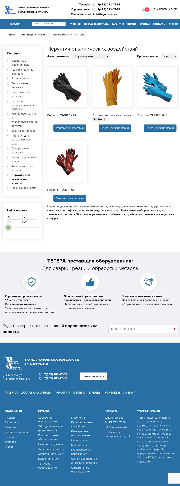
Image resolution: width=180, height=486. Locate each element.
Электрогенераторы (51, 449)
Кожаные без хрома (23, 188)
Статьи (8, 447)
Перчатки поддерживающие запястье (23, 105)
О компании (12, 422)
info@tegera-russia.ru (106, 14)
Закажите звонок (94, 376)
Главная (75, 24)
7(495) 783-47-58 (109, 4)
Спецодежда (79, 440)
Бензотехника (80, 445)
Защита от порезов (23, 131)
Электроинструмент (50, 454)
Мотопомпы (78, 417)
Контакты (159, 24)
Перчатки (13, 53)
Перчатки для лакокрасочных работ (21, 139)
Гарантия (118, 24)
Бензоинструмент (49, 459)
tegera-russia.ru (114, 417)
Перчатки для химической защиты (20, 179)
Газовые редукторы (50, 444)
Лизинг (173, 24)
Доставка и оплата (96, 24)
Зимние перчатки (22, 78)
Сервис (131, 24)
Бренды (145, 24)
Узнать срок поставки (70, 128)
